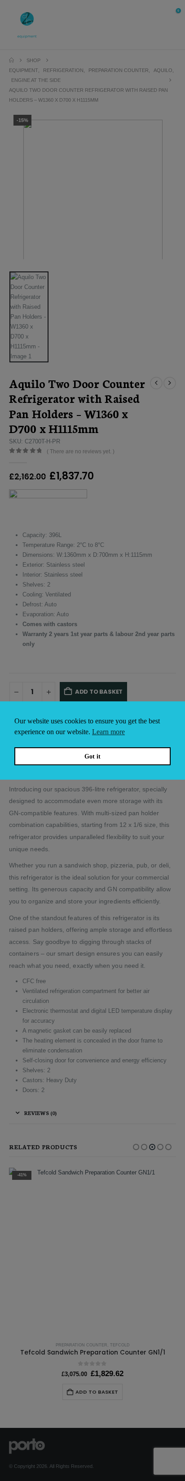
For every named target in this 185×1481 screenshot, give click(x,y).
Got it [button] (92, 756)
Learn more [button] (108, 732)
